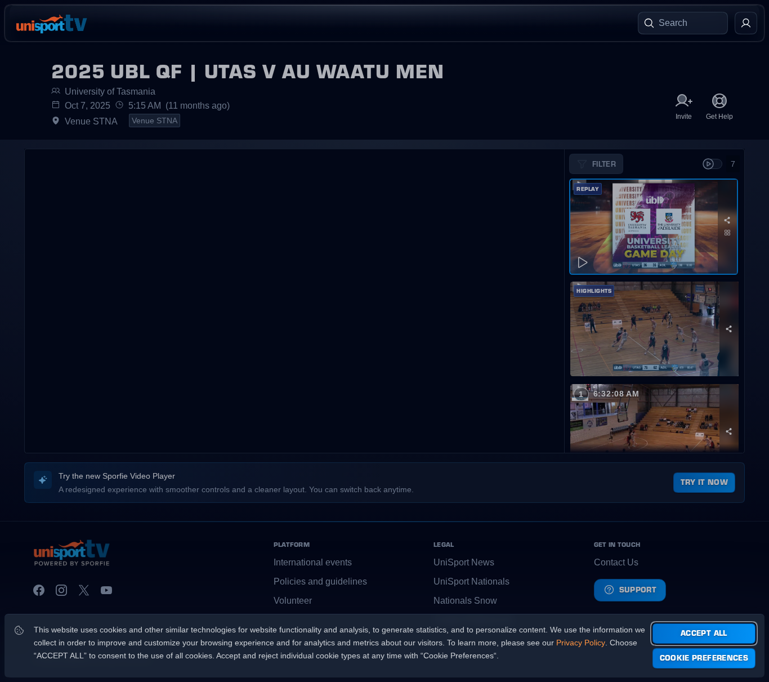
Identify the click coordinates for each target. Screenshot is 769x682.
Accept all (704, 632)
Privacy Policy (580, 642)
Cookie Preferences (704, 657)
